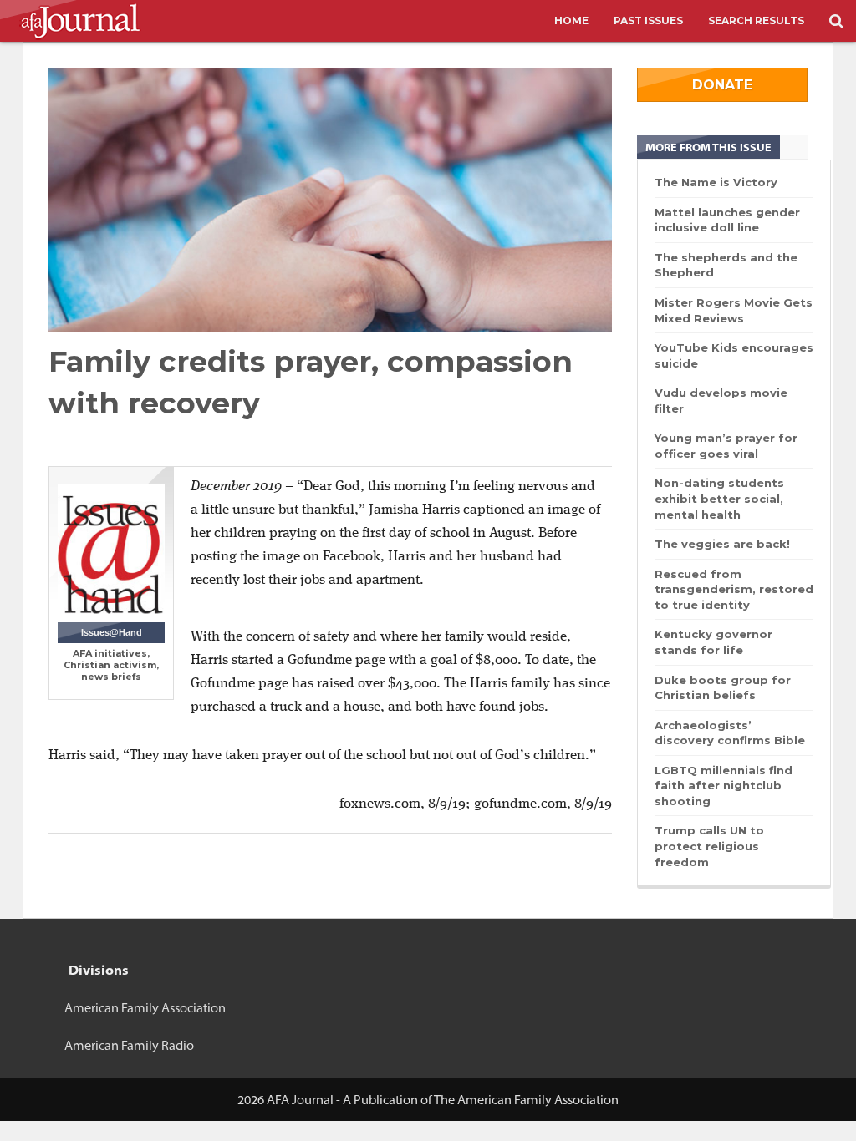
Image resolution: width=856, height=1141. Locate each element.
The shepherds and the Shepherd (726, 265)
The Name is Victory (716, 182)
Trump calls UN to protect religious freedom (709, 846)
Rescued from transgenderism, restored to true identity (734, 589)
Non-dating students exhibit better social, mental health (719, 498)
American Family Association (145, 1008)
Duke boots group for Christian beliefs (723, 687)
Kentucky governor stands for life (713, 642)
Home (571, 20)
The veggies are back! (722, 543)
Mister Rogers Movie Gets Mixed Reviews (734, 310)
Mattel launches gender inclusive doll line (727, 220)
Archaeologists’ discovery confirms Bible (730, 733)
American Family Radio (129, 1045)
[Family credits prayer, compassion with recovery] (330, 200)
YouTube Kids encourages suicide (734, 355)
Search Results (756, 20)
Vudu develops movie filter (721, 400)
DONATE (722, 85)
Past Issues (648, 20)
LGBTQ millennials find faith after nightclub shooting (723, 785)
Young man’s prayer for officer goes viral (726, 445)
